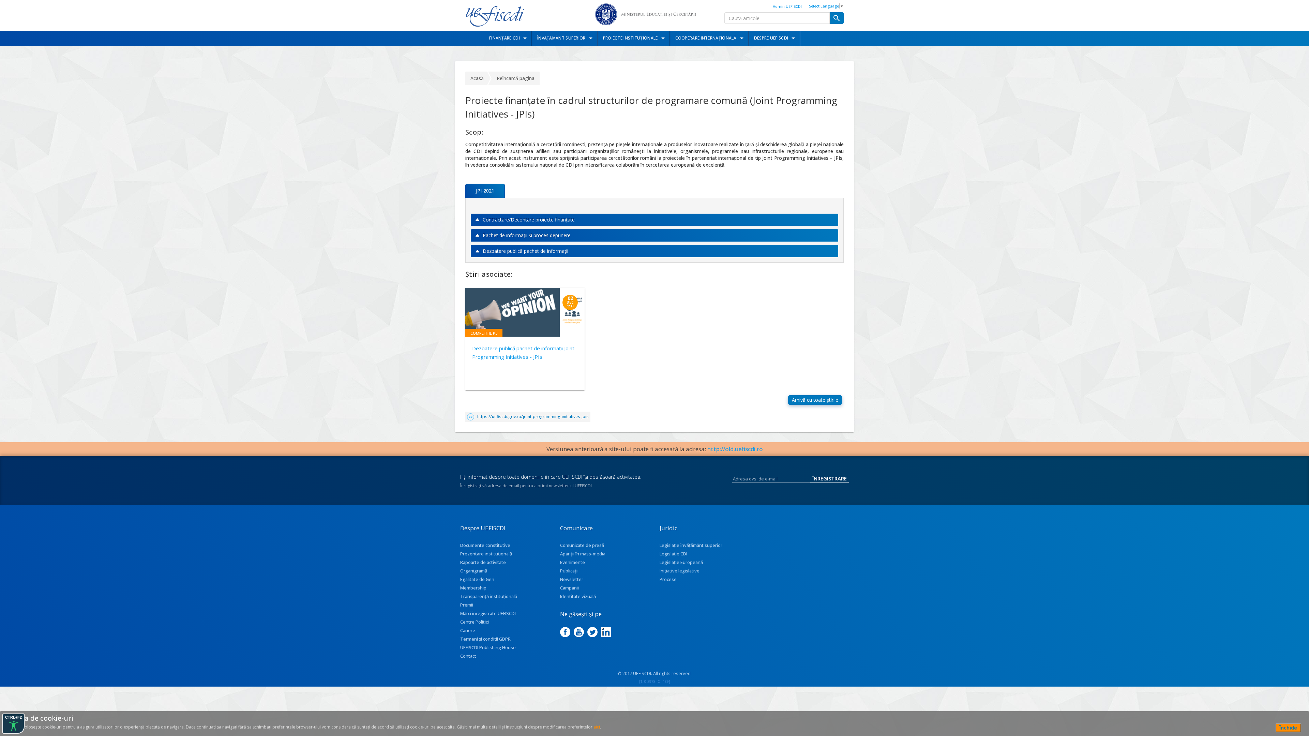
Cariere (467, 630)
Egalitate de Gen (477, 579)
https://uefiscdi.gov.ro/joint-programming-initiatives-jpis (533, 416)
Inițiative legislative (679, 571)
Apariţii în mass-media (582, 554)
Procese (668, 579)
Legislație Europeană (681, 562)
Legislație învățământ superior (691, 545)
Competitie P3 (483, 333)
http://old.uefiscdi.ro (735, 449)
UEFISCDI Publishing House (488, 647)
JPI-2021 (485, 190)
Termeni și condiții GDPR (485, 639)
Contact (468, 656)
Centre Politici (474, 622)
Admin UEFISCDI (787, 6)
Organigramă (473, 571)
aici (596, 727)
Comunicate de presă (582, 545)
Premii (466, 605)
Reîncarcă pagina (516, 78)
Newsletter (571, 579)
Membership (473, 588)
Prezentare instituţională (486, 554)
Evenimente (572, 562)
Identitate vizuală (578, 596)
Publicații (569, 571)
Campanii (569, 588)
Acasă (477, 78)
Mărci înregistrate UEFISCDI (488, 613)
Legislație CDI (673, 554)
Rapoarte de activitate (483, 562)
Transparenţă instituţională (488, 596)
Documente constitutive (485, 545)
